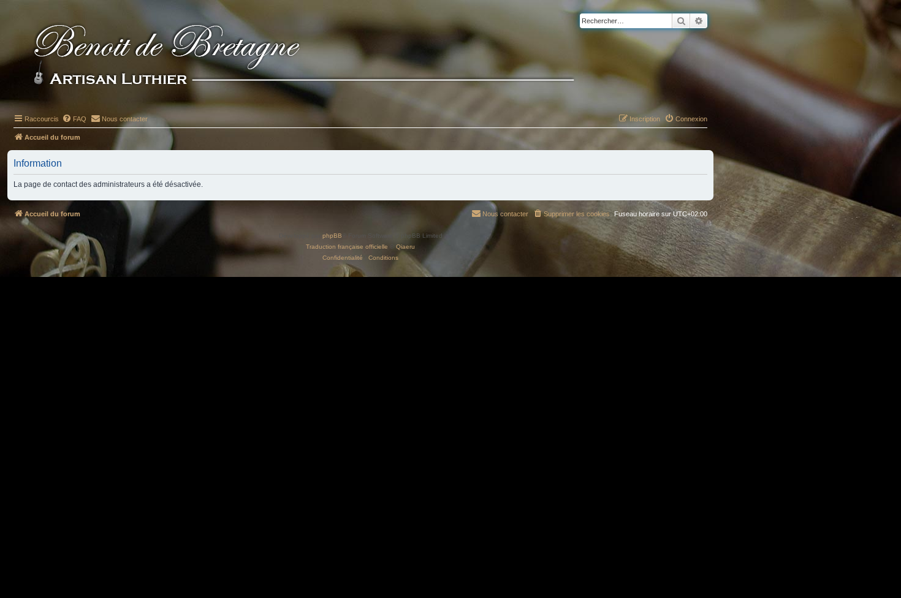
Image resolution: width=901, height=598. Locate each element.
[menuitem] (74, 119)
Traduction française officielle (347, 246)
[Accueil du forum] (324, 56)
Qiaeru (405, 246)
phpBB (332, 235)
